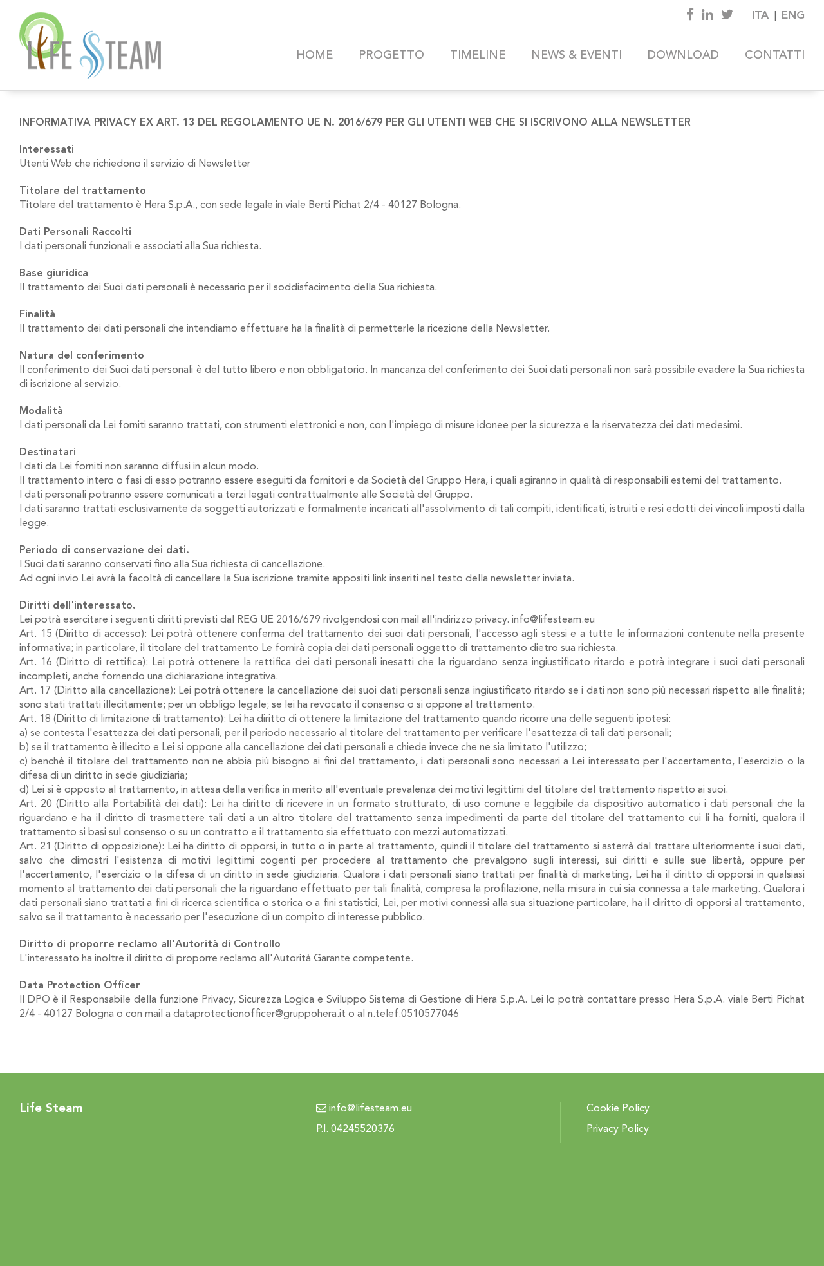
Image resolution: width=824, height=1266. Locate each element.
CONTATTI (775, 55)
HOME (314, 55)
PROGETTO (391, 55)
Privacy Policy (617, 1129)
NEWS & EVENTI (576, 55)
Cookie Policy (618, 1109)
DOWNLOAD (683, 55)
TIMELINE (477, 55)
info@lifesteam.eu (369, 1109)
